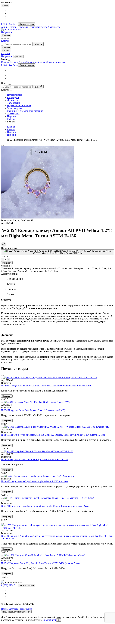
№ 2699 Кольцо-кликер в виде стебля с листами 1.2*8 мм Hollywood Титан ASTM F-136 (46, 385)
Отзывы (32, 27)
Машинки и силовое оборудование (25, 111)
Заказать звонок (26, 24)
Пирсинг (11, 116)
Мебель (11, 119)
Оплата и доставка (18, 27)
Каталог (5, 41)
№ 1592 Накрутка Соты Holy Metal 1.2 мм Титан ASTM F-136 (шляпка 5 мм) (40, 563)
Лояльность (54, 27)
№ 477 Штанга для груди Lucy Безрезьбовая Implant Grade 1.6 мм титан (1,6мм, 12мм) (44, 506)
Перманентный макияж (19, 105)
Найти (37, 44)
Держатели (12, 100)
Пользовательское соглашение (16, 609)
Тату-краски (13, 103)
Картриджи (13, 97)
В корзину (6, 263)
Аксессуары (13, 113)
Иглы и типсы (14, 95)
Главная (5, 62)
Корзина (6, 35)
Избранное (6, 32)
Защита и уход (14, 108)
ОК (59, 620)
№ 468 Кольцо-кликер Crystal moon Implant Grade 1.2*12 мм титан (34, 481)
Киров (5, 5)
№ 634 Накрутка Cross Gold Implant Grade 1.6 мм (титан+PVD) (33, 410)
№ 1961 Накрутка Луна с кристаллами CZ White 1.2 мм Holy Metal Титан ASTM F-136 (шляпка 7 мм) (53, 435)
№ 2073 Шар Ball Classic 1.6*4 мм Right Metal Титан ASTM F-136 (34, 459)
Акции (4, 27)
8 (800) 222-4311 (9, 24)
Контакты (42, 27)
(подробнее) (49, 620)
